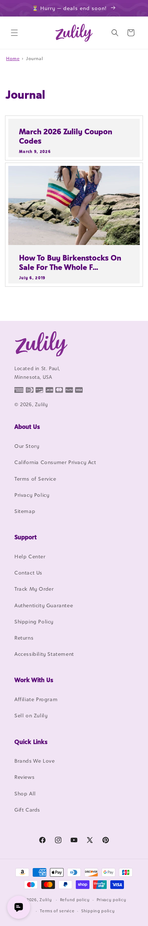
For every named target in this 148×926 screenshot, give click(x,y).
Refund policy (75, 899)
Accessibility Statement (44, 654)
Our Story (26, 446)
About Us (27, 426)
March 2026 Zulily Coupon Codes (65, 136)
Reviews (24, 777)
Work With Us (33, 680)
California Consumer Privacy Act (55, 462)
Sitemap (24, 511)
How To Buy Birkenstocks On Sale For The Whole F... (70, 262)
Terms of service (57, 910)
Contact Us (28, 572)
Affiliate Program (35, 699)
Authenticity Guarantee (43, 605)
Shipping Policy (34, 621)
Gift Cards (27, 810)
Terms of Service (35, 479)
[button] (14, 33)
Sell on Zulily (30, 715)
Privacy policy (111, 899)
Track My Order (34, 589)
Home (12, 58)
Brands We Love (34, 761)
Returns (23, 638)
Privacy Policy (31, 495)
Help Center (30, 556)
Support (25, 537)
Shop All (25, 793)
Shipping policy (98, 910)
